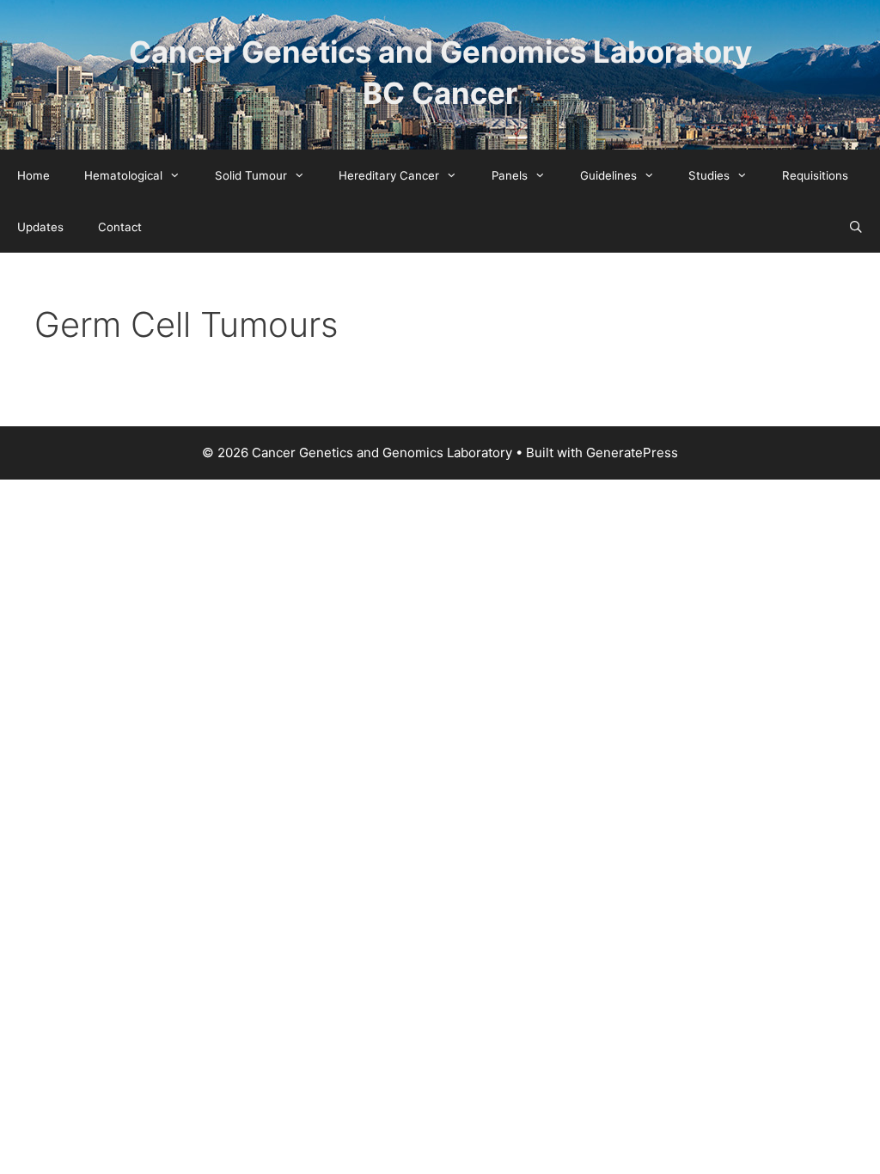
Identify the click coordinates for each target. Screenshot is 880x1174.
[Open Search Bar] (855, 227)
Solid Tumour (251, 175)
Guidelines (608, 175)
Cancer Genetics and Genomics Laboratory (440, 52)
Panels (510, 175)
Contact (120, 227)
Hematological (123, 175)
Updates (40, 227)
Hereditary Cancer (389, 175)
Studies (709, 175)
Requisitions (815, 175)
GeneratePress (632, 452)
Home (33, 175)
